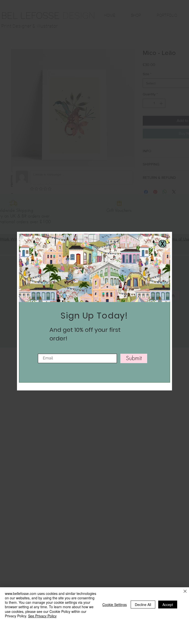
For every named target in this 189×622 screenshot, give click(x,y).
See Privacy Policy (42, 615)
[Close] (185, 591)
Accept (167, 604)
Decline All (143, 604)
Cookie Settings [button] (114, 604)
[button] (162, 243)
